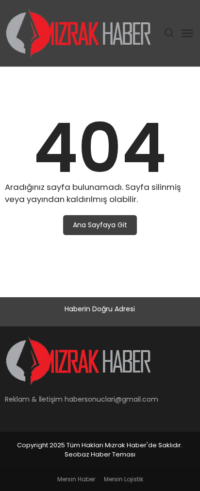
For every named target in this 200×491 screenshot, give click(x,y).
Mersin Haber (76, 479)
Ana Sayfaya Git (100, 225)
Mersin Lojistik (123, 479)
